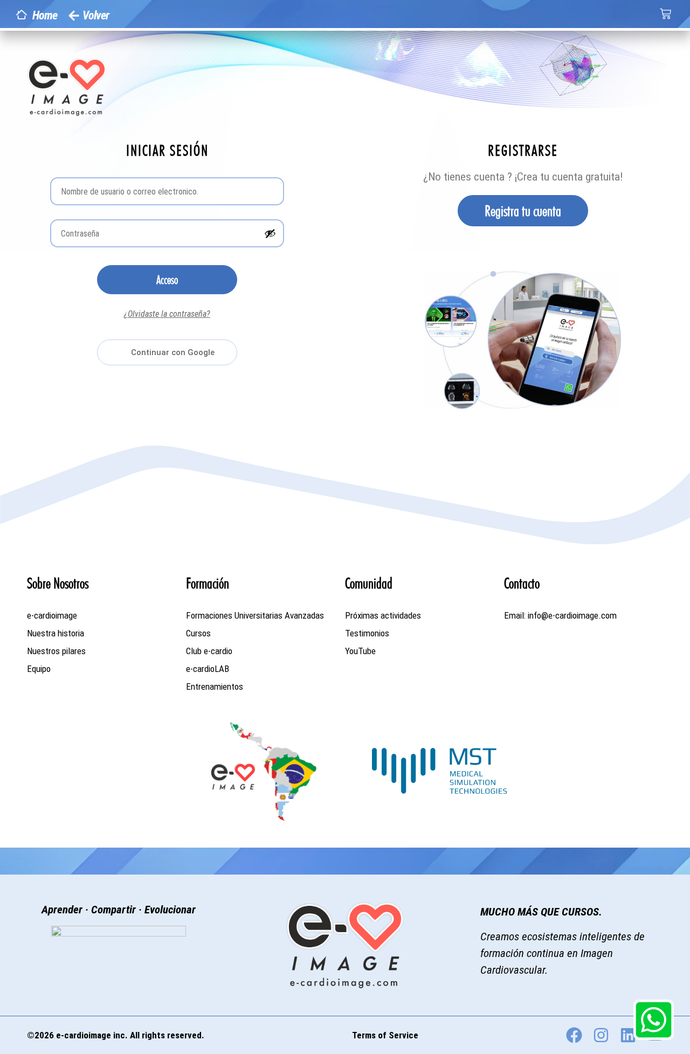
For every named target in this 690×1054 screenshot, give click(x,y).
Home (44, 15)
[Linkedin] (628, 1035)
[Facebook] (574, 1035)
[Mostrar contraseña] (270, 233)
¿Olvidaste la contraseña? (167, 314)
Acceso (167, 280)
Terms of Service (385, 1035)
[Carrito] (665, 13)
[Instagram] (601, 1035)
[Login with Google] (167, 352)
